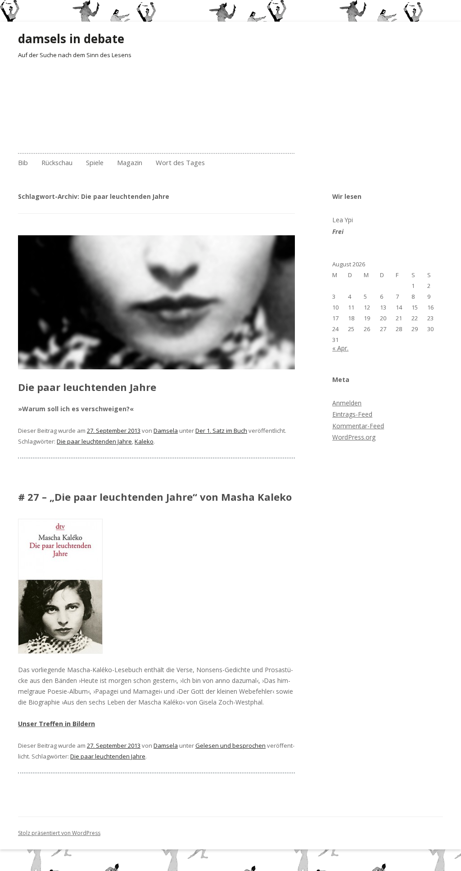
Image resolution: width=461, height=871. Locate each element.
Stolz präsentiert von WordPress (59, 833)
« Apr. (340, 348)
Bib (23, 162)
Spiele (95, 162)
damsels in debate (71, 39)
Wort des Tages (180, 162)
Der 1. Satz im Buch (221, 431)
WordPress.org (353, 437)
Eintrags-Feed (352, 414)
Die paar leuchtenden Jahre (87, 387)
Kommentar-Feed (358, 426)
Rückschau (56, 162)
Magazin (129, 162)
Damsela (166, 431)
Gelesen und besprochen (230, 745)
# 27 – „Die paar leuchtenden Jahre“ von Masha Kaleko (155, 496)
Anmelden (347, 403)
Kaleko (144, 441)
